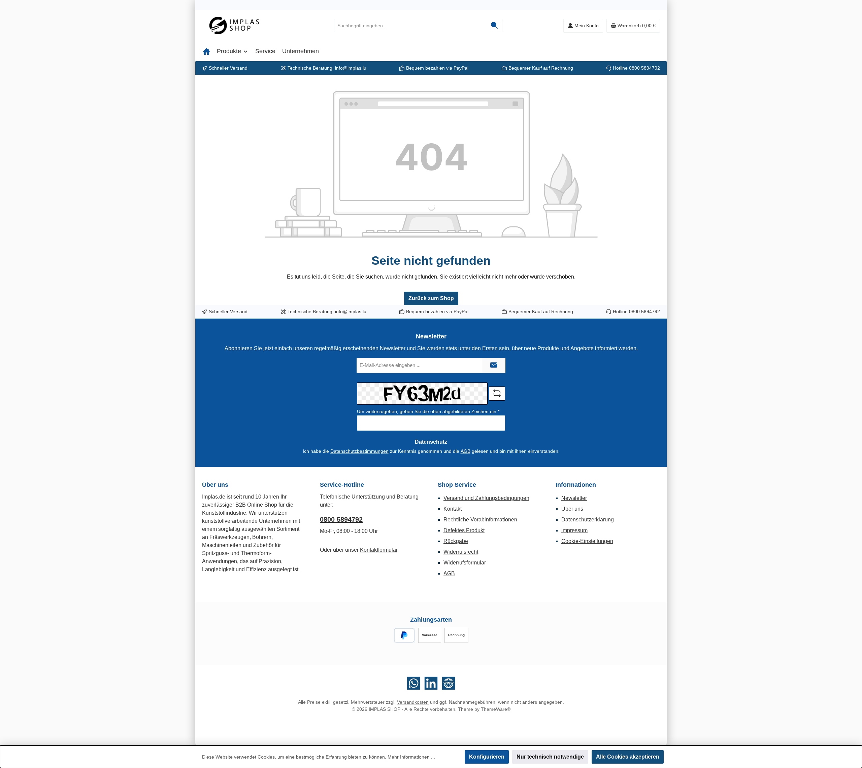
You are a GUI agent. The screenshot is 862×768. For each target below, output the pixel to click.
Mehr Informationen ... (411, 757)
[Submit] (493, 365)
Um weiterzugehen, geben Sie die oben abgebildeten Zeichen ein (428, 411)
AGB (465, 451)
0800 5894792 (644, 68)
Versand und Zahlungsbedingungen (486, 498)
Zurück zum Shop (431, 298)
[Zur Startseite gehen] (239, 25)
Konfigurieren (486, 757)
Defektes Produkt (464, 530)
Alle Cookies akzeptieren (627, 757)
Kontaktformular (378, 550)
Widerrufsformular (464, 562)
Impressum (574, 530)
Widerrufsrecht (460, 552)
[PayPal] (404, 635)
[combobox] (410, 25)
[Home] (206, 51)
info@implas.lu (350, 68)
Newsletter (574, 498)
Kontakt (452, 509)
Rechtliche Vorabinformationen (480, 519)
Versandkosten (413, 702)
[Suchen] (494, 25)
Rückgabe (455, 541)
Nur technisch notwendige (550, 757)
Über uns (572, 509)
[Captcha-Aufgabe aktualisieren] (497, 394)
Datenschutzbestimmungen (359, 451)
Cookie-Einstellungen (587, 541)
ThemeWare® (495, 709)
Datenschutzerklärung (587, 519)
